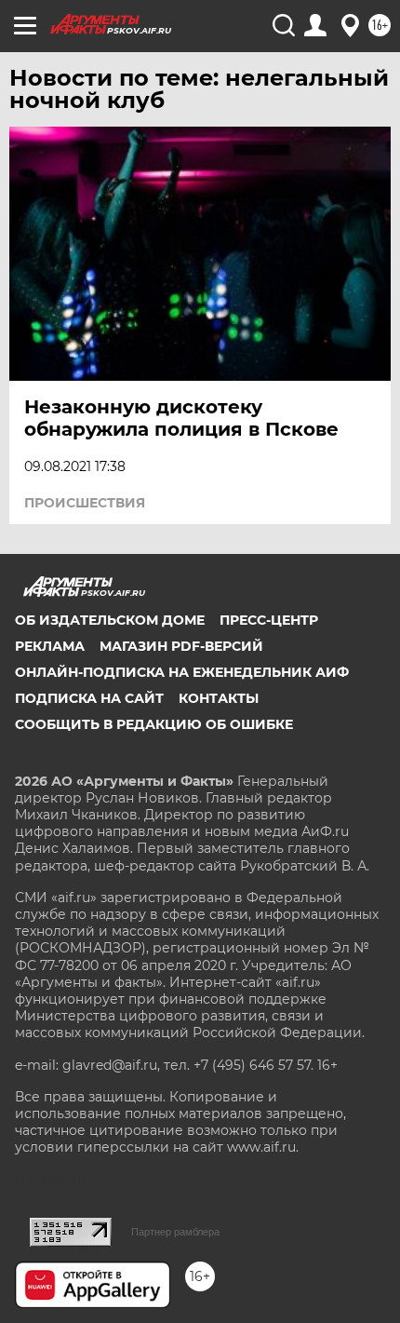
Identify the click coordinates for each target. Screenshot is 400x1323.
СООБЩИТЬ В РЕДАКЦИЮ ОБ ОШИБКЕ (154, 724)
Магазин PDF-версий (181, 646)
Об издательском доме (110, 620)
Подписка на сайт (89, 698)
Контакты (219, 698)
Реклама (50, 646)
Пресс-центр (269, 620)
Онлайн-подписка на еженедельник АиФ (182, 672)
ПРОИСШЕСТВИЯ (84, 502)
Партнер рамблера (175, 1231)
